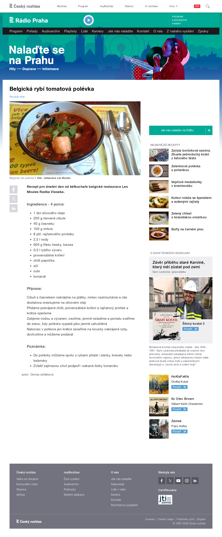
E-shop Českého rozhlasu (170, 253)
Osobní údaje (165, 519)
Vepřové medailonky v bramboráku (186, 184)
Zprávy (203, 31)
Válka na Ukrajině (27, 479)
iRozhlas (62, 6)
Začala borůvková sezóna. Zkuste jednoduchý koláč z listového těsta (191, 154)
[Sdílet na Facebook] (14, 189)
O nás (158, 31)
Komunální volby (27, 484)
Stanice (129, 6)
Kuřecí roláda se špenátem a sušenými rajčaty (191, 199)
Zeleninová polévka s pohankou (185, 168)
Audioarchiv (179, 20)
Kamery (176, 23)
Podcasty (70, 489)
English (201, 519)
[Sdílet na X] (14, 199)
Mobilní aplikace (74, 494)
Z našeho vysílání (180, 31)
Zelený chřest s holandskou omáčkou (189, 215)
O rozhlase (151, 6)
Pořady (32, 31)
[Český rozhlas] (25, 6)
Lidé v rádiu (118, 489)
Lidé (84, 31)
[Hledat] (207, 6)
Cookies (150, 519)
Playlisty (70, 31)
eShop (20, 494)
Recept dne (17, 96)
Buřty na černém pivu (187, 229)
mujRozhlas (106, 6)
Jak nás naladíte (120, 31)
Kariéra (115, 494)
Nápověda (117, 484)
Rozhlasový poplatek (124, 505)
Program (83, 6)
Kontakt (143, 31)
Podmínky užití (185, 519)
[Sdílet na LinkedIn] (14, 208)
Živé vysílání (71, 479)
